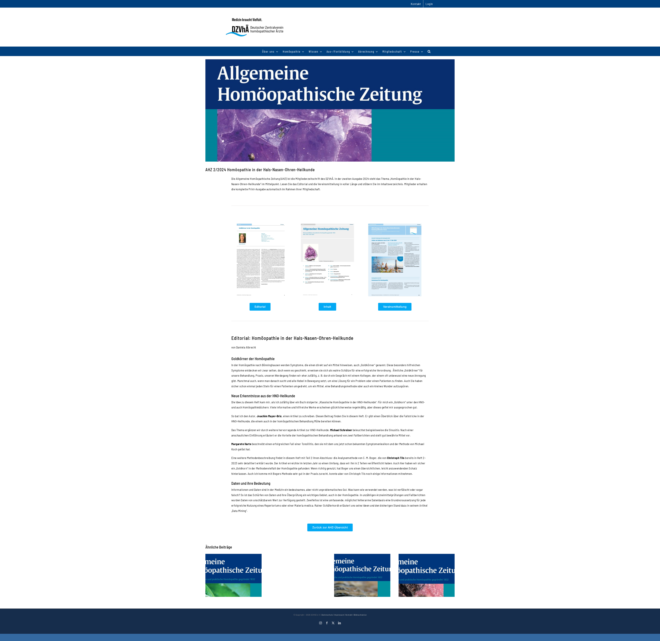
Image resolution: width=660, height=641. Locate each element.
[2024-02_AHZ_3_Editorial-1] (260, 222)
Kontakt (349, 614)
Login (429, 4)
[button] (429, 51)
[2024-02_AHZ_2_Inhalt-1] (327, 222)
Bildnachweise (360, 614)
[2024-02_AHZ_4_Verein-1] (395, 222)
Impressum (339, 614)
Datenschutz (327, 614)
